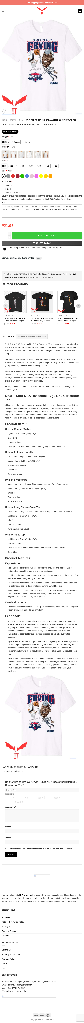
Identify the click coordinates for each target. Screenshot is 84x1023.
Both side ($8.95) (14, 192)
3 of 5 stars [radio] (33, 798)
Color (4, 171)
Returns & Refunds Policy (13, 922)
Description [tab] (8, 337)
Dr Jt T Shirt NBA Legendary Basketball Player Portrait (42, 319)
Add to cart (47, 235)
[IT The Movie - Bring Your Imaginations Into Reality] (42, 10)
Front (9, 185)
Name (8, 827)
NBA (21, 120)
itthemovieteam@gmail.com (20, 985)
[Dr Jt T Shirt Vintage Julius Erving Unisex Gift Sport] (69, 302)
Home (4, 120)
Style (5, 147)
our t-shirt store (31, 386)
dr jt (39, 258)
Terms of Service (9, 931)
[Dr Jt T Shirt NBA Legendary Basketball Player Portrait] (42, 302)
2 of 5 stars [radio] (20, 798)
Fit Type (5, 137)
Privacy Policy (8, 926)
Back (9, 189)
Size (4, 161)
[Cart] (80, 11)
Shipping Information (11, 954)
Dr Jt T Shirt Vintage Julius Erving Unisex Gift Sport (68, 319)
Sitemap (5, 936)
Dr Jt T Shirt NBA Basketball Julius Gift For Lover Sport (15, 319)
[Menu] (3, 11)
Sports (13, 120)
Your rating (10, 794)
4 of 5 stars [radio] (49, 798)
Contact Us (6, 950)
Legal (4, 968)
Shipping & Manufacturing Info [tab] (32, 337)
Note (4, 202)
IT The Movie (25, 895)
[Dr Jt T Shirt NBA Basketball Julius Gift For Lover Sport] (15, 302)
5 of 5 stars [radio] (10, 802)
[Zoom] (4, 111)
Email (8, 838)
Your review (10, 807)
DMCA (4, 963)
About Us (6, 917)
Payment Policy (8, 959)
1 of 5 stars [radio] (8, 798)
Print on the (7, 181)
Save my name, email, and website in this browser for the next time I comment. (41, 849)
